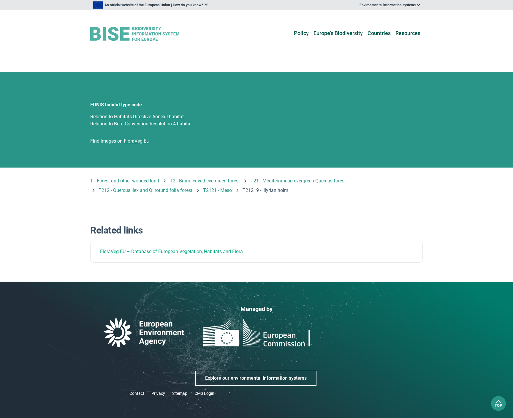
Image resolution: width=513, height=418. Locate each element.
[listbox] (150, 5)
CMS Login (204, 393)
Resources (407, 33)
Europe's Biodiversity (338, 33)
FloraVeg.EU (113, 251)
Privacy (158, 393)
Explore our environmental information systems (256, 378)
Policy (301, 33)
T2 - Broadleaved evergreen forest (205, 181)
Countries (379, 33)
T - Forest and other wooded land (124, 181)
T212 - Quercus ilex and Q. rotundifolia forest (145, 190)
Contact (136, 393)
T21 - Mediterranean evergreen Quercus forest (298, 181)
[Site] (144, 34)
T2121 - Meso (217, 190)
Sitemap (179, 393)
